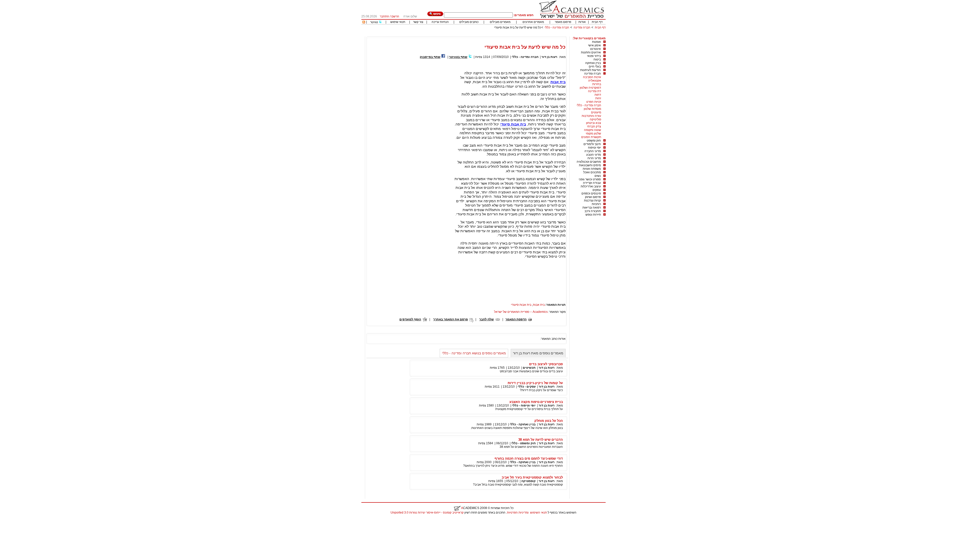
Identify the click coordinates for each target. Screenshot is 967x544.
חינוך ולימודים (592, 144)
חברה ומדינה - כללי (557, 27)
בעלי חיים (595, 66)
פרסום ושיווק (593, 197)
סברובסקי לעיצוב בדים (546, 364)
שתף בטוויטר (458, 57)
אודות (582, 22)
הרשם (395, 16)
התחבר (384, 16)
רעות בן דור (549, 57)
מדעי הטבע (593, 154)
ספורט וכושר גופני (590, 179)
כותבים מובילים (468, 22)
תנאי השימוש (538, 512)
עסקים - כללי (527, 386)
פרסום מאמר (563, 22)
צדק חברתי (594, 126)
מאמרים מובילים (500, 22)
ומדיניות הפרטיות (518, 512)
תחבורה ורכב (592, 211)
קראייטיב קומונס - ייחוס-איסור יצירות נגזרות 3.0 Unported (427, 512)
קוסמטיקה (528, 481)
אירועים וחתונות (591, 52)
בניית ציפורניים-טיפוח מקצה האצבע (536, 402)
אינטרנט (595, 49)
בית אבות (558, 82)
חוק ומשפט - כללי (523, 443)
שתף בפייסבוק (430, 57)
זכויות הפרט (593, 102)
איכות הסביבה (592, 77)
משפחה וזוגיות (592, 169)
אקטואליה (594, 80)
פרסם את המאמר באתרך (450, 319)
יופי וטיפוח (594, 147)
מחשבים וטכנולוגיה (589, 161)
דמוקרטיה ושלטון (590, 87)
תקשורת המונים (591, 137)
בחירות (596, 84)
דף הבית (597, 22)
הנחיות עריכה (440, 22)
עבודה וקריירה (592, 183)
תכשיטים (529, 367)
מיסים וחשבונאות (590, 165)
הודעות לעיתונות (590, 70)
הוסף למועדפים (410, 319)
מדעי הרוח (594, 158)
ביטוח (597, 59)
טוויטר (374, 22)
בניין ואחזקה (593, 63)
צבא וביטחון (593, 123)
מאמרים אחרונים (533, 22)
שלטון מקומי (593, 133)
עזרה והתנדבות (591, 116)
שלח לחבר (486, 319)
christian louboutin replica (19, 519)
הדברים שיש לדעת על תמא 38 (540, 439)
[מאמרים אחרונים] (363, 22)
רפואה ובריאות (591, 207)
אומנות (596, 42)
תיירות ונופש (593, 214)
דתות (598, 94)
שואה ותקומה (592, 130)
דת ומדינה (594, 91)
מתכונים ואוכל (592, 172)
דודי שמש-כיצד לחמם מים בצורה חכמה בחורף (529, 458)
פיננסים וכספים (591, 193)
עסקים (597, 190)
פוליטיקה (595, 119)
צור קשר (418, 22)
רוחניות (596, 204)
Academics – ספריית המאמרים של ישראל (521, 312)
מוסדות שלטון (592, 109)
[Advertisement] (514, 35)
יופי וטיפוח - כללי (524, 405)
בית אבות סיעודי (513, 124)
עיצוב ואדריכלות (591, 186)
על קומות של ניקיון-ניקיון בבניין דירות (535, 383)
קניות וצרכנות (592, 200)
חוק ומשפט (594, 140)
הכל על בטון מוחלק (548, 421)
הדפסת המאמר (516, 319)
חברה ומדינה (582, 27)
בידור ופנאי (594, 56)
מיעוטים (596, 112)
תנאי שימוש (397, 22)
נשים (598, 176)
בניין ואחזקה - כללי (523, 424)
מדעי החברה (592, 151)
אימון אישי (594, 45)
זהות (598, 98)
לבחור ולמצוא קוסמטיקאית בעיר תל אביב (532, 477)
